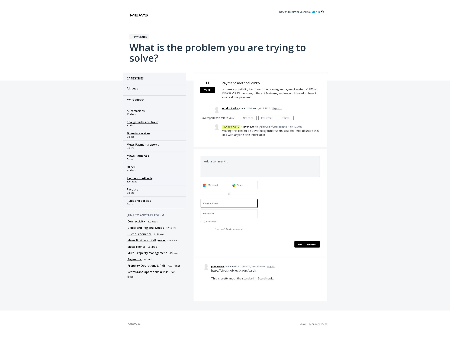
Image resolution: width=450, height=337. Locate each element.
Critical (287, 118)
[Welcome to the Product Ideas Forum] (139, 15)
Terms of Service (318, 323)
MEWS (303, 323)
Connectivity (136, 221)
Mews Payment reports (143, 144)
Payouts (132, 189)
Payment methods (139, 178)
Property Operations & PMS (146, 266)
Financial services (138, 133)
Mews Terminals (138, 156)
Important (268, 118)
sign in (316, 11)
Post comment (307, 244)
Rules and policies (139, 201)
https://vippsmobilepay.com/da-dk (233, 270)
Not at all (250, 118)
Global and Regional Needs (146, 228)
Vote (207, 89)
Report (271, 266)
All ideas (132, 88)
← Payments (139, 36)
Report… (277, 108)
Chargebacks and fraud (142, 122)
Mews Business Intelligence (146, 240)
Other (131, 167)
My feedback (135, 100)
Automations (136, 111)
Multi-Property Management (147, 253)
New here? (229, 229)
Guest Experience (139, 234)
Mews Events (136, 247)
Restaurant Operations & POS (148, 272)
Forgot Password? (209, 221)
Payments (134, 259)
